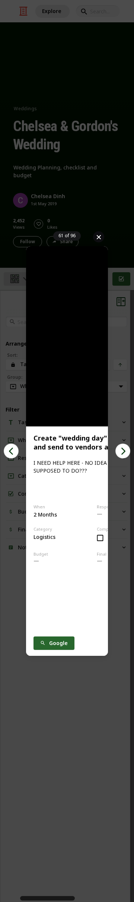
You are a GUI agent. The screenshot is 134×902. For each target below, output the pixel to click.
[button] (11, 451)
